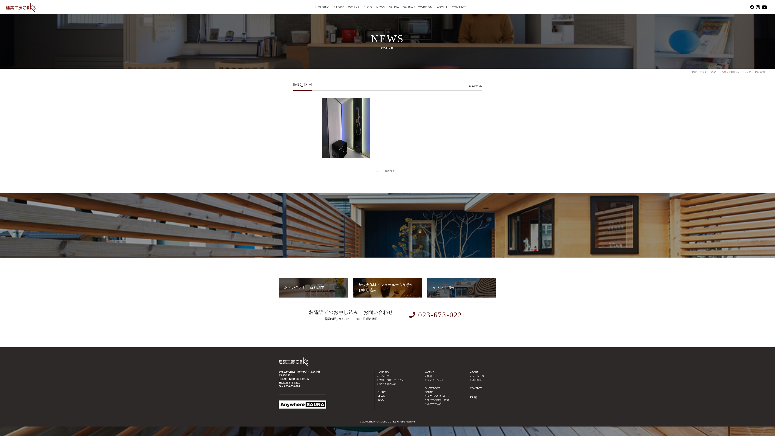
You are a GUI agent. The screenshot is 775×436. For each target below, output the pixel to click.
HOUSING (322, 7)
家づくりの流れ (387, 384)
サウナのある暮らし (438, 396)
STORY (339, 7)
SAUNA (394, 7)
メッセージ (478, 376)
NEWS (380, 7)
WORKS (353, 7)
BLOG (367, 7)
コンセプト (385, 376)
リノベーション (435, 380)
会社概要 (477, 380)
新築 (429, 376)
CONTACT (459, 7)
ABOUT (442, 7)
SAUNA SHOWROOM (418, 7)
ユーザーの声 (434, 403)
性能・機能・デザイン (391, 380)
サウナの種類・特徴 (438, 399)
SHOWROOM (432, 388)
